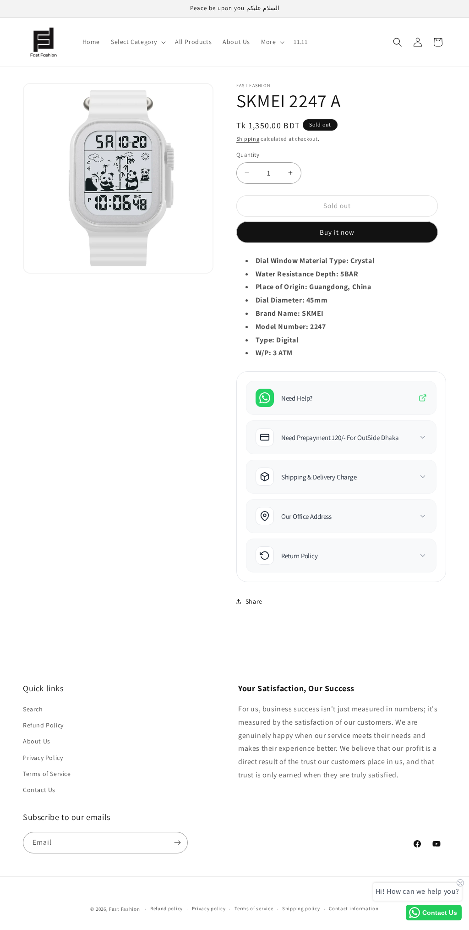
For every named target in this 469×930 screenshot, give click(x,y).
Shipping (248, 138)
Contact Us (39, 790)
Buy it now (337, 232)
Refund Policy (43, 725)
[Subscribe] (177, 842)
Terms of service (253, 908)
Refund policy (166, 908)
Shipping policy (301, 908)
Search (33, 709)
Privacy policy (209, 908)
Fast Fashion (124, 909)
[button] (137, 41)
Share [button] (253, 601)
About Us (36, 741)
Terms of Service (47, 774)
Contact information (353, 908)
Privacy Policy (43, 758)
